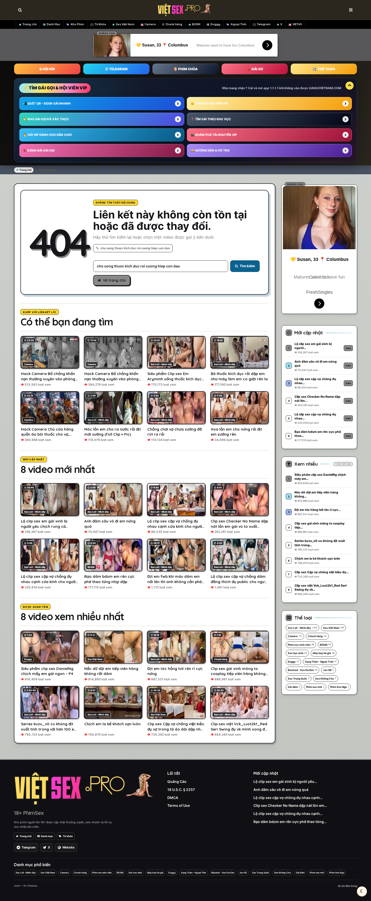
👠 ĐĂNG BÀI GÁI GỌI (39, 150)
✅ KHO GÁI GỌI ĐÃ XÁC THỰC (46, 119)
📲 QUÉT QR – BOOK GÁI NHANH (47, 103)
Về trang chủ (114, 280)
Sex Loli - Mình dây (302, 627)
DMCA (172, 797)
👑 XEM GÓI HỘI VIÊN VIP (209, 103)
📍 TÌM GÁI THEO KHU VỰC (211, 119)
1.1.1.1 (274, 88)
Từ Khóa (100, 24)
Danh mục (47, 836)
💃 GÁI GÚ (255, 69)
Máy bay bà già (323, 653)
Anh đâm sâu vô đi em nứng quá (280, 789)
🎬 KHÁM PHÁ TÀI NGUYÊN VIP (214, 135)
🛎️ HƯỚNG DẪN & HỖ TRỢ (210, 150)
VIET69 (297, 24)
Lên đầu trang (348, 885)
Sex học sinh (297, 653)
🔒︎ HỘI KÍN (47, 69)
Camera (150, 24)
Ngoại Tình (238, 24)
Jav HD (328, 669)
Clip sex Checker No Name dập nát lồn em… (290, 805)
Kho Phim (77, 24)
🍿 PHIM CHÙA (185, 69)
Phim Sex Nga (339, 686)
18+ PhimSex (29, 812)
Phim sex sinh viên (301, 644)
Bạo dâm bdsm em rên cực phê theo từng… (290, 821)
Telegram (264, 24)
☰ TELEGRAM (116, 69)
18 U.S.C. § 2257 (181, 789)
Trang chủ (29, 24)
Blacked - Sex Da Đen (302, 669)
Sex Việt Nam (125, 24)
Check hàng (174, 24)
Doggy (215, 24)
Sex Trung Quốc (298, 678)
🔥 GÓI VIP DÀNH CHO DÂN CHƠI (47, 135)
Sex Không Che (325, 678)
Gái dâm (294, 686)
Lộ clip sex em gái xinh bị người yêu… (285, 781)
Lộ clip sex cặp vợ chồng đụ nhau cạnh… (288, 797)
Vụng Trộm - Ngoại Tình (321, 661)
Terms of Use (178, 805)
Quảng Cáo (177, 781)
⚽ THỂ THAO (324, 69)
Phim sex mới (315, 686)
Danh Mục (53, 24)
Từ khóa (68, 836)
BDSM (196, 24)
